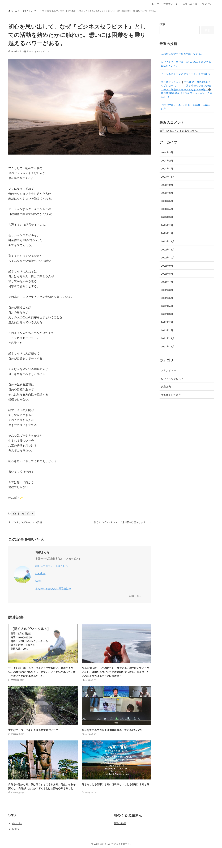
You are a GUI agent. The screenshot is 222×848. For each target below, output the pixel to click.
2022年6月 (167, 290)
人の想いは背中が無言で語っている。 (182, 54)
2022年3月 (167, 314)
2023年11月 (168, 176)
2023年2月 (167, 225)
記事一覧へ (135, 596)
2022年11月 (168, 249)
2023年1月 (167, 233)
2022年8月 (167, 273)
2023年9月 (167, 184)
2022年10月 (168, 257)
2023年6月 (167, 192)
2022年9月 (167, 265)
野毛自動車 (120, 823)
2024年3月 (167, 152)
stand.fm (40, 573)
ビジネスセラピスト (39, 51)
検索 (162, 24)
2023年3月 (167, 217)
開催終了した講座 (171, 394)
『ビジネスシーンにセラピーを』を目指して (186, 73)
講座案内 (166, 386)
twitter (38, 581)
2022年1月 (167, 330)
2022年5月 (167, 298)
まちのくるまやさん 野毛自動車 (53, 588)
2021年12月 (168, 338)
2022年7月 (167, 281)
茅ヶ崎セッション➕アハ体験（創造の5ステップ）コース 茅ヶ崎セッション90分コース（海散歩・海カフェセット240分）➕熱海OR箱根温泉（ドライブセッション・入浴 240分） (188, 89)
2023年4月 (167, 209)
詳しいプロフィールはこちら (51, 566)
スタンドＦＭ (169, 370)
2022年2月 (167, 322)
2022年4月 (167, 306)
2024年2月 (167, 160)
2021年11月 (168, 346)
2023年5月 (167, 201)
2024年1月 (167, 168)
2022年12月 (168, 241)
